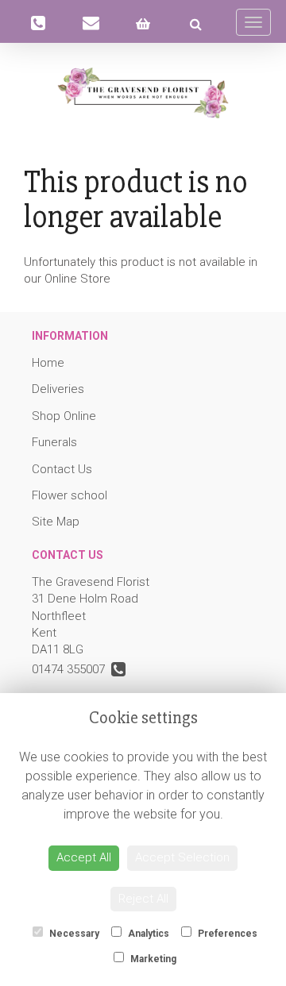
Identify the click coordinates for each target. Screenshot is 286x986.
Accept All (83, 857)
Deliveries (58, 389)
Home (48, 363)
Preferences (226, 933)
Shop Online (64, 416)
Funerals (54, 442)
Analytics (147, 933)
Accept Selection (182, 857)
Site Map (55, 521)
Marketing (152, 959)
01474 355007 (71, 669)
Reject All (143, 899)
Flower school (69, 495)
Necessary (73, 933)
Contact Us (62, 469)
